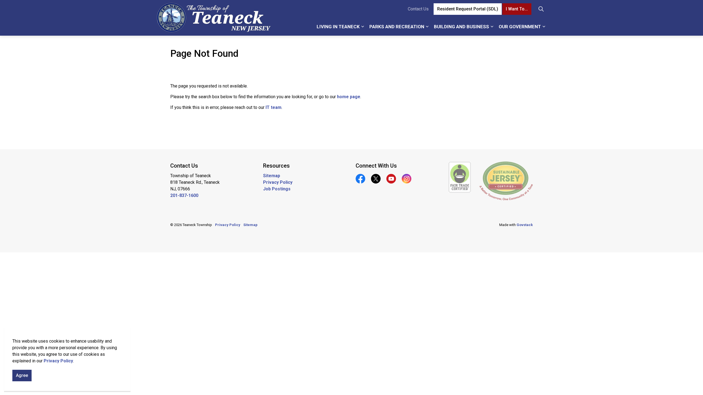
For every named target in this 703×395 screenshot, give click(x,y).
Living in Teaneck (338, 26)
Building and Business (461, 26)
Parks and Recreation (396, 26)
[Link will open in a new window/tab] (459, 177)
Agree (22, 375)
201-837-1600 (184, 195)
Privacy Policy (58, 360)
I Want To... (517, 9)
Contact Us (418, 9)
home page (348, 96)
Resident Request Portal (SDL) (467, 9)
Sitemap (271, 175)
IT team (273, 107)
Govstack (525, 225)
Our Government (520, 26)
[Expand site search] (540, 9)
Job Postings (277, 188)
